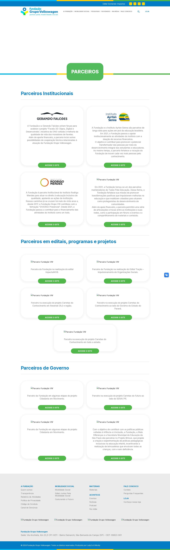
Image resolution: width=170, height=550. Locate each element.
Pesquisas (95, 11)
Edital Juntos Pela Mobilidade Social (63, 494)
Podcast (92, 505)
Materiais (93, 490)
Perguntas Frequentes (133, 493)
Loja (147, 11)
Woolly (97, 545)
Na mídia (115, 11)
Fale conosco (126, 11)
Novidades (105, 11)
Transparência (27, 493)
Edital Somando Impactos (114, 4)
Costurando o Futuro (64, 499)
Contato (127, 490)
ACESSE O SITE (52, 165)
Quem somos (26, 490)
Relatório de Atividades (31, 497)
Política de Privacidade (30, 500)
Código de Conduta (29, 504)
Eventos (92, 498)
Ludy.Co (90, 545)
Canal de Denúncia (29, 507)
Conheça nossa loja (132, 502)
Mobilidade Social (81, 11)
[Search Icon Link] (139, 12)
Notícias (92, 502)
